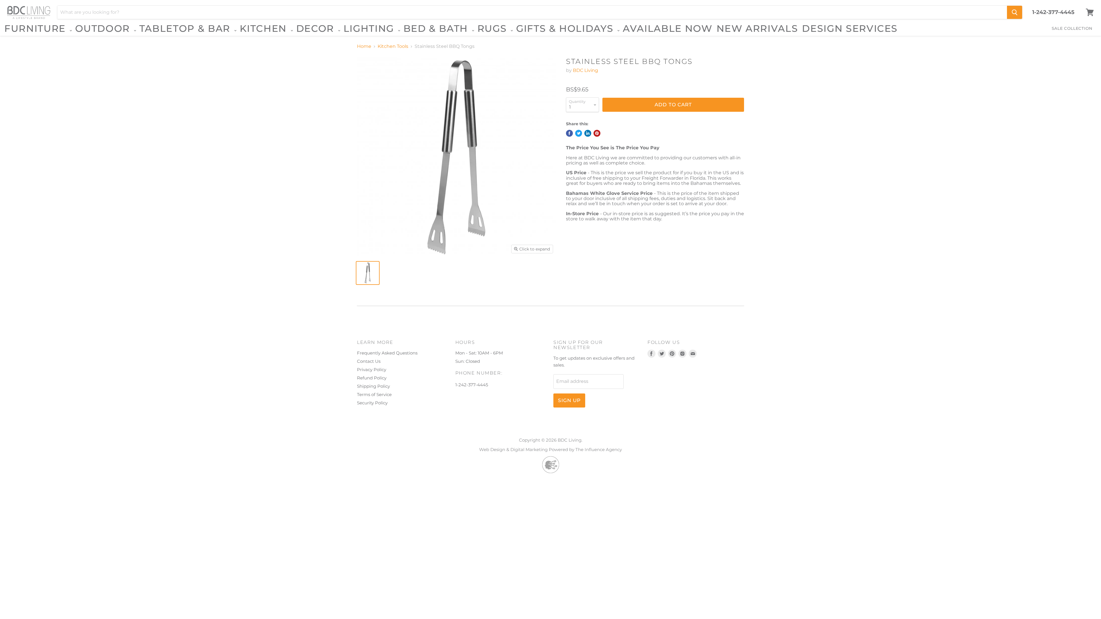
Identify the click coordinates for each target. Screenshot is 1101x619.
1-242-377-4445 (1053, 12)
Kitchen (265, 29)
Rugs (493, 29)
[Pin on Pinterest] (597, 133)
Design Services (850, 28)
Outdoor (104, 29)
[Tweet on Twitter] (578, 133)
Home (364, 46)
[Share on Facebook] (569, 133)
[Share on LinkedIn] (587, 133)
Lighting (370, 29)
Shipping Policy (373, 386)
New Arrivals (757, 28)
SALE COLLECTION (1072, 28)
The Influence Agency (598, 449)
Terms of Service (374, 394)
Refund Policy (371, 378)
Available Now (667, 28)
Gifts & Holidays (566, 29)
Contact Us (368, 361)
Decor (316, 29)
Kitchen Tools (393, 46)
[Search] (1014, 12)
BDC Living (585, 70)
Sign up (569, 400)
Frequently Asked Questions (387, 353)
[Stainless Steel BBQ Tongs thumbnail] (367, 273)
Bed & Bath (437, 29)
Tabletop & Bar (186, 29)
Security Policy (372, 403)
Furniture (36, 29)
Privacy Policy (371, 369)
